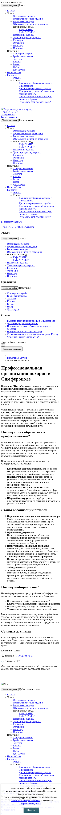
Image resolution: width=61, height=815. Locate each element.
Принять (31, 810)
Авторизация (8, 114)
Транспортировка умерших (27, 37)
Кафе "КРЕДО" (27, 32)
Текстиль (17, 59)
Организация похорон (24, 16)
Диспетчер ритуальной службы (35, 88)
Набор (16, 67)
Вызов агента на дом (23, 21)
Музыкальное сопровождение (28, 18)
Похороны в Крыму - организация (24, 331)
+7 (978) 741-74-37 (23, 656)
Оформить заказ (32, 349)
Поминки (18, 48)
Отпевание (18, 43)
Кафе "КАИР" (26, 29)
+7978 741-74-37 (9, 112)
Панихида (18, 45)
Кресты (17, 61)
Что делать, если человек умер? (35, 102)
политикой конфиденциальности (25, 800)
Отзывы (17, 77)
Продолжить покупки (12, 349)
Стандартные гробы (23, 53)
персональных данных (31, 804)
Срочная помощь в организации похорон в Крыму (35, 97)
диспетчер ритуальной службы (22, 323)
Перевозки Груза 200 (23, 35)
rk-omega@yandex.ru (11, 222)
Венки (16, 64)
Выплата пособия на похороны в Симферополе (31, 321)
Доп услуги (19, 69)
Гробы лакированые (23, 56)
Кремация (18, 40)
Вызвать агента (9, 117)
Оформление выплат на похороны (30, 24)
